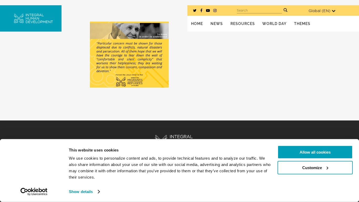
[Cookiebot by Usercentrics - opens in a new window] (34, 192)
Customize (312, 167)
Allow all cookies (315, 152)
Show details (81, 191)
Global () (319, 11)
